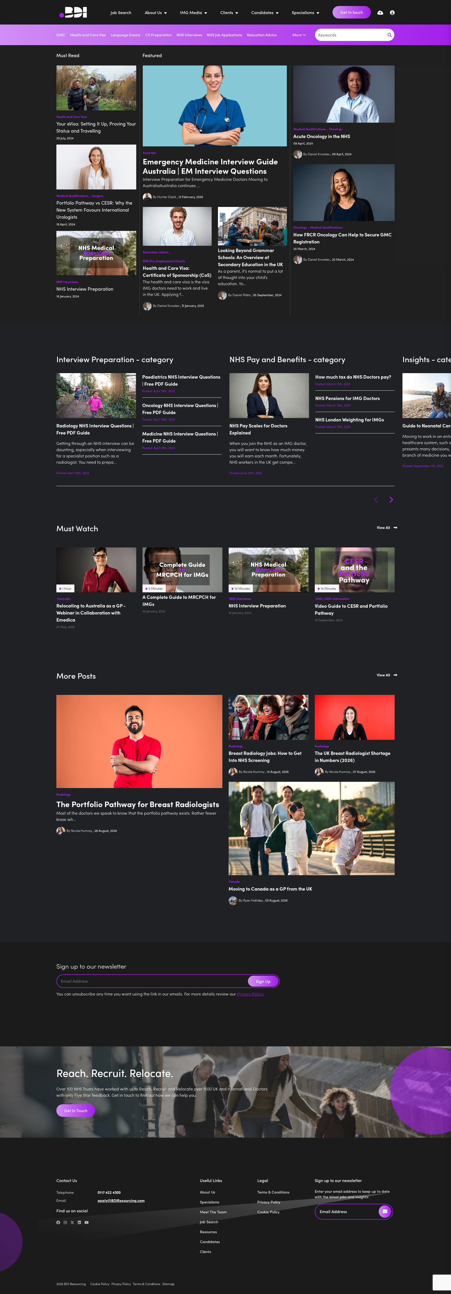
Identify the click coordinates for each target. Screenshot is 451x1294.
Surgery (97, 196)
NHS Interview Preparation (84, 289)
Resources (208, 1231)
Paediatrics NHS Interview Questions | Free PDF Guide (181, 380)
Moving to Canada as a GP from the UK (270, 888)
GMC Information (336, 599)
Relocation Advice (262, 34)
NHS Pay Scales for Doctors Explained (258, 429)
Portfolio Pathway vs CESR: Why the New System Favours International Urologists (94, 210)
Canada (234, 881)
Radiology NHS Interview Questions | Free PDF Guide (95, 429)
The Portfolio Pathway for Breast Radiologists (137, 803)
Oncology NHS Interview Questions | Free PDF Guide (180, 408)
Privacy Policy (250, 994)
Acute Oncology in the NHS (321, 136)
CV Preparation (158, 34)
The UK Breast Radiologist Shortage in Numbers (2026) (352, 756)
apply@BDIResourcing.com (121, 1200)
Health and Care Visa (88, 34)
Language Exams (125, 34)
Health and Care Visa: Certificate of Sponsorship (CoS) (177, 271)
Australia (149, 153)
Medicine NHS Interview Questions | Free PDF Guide (180, 437)
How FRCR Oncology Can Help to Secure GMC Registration (342, 238)
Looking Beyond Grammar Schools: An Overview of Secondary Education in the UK (250, 257)
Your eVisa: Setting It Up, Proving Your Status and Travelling (96, 127)
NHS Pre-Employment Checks (164, 261)
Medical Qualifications (309, 129)
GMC (60, 34)
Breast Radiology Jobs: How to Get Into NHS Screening (265, 756)
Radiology (63, 794)
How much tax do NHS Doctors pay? (353, 376)
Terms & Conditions (273, 1192)
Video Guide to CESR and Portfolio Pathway (351, 609)
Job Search (121, 12)
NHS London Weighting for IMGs (349, 419)
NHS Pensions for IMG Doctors (347, 398)
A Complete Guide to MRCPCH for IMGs (179, 600)
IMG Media (191, 12)
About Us (154, 12)
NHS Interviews (189, 34)
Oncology (335, 129)
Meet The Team (213, 1211)
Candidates (263, 12)
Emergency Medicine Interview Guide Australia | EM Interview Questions (210, 165)
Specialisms (303, 12)
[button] (391, 499)
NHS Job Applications (224, 34)
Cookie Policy (268, 1211)
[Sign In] (392, 12)
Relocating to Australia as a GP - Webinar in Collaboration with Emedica (91, 612)
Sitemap (168, 1283)
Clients (227, 12)
